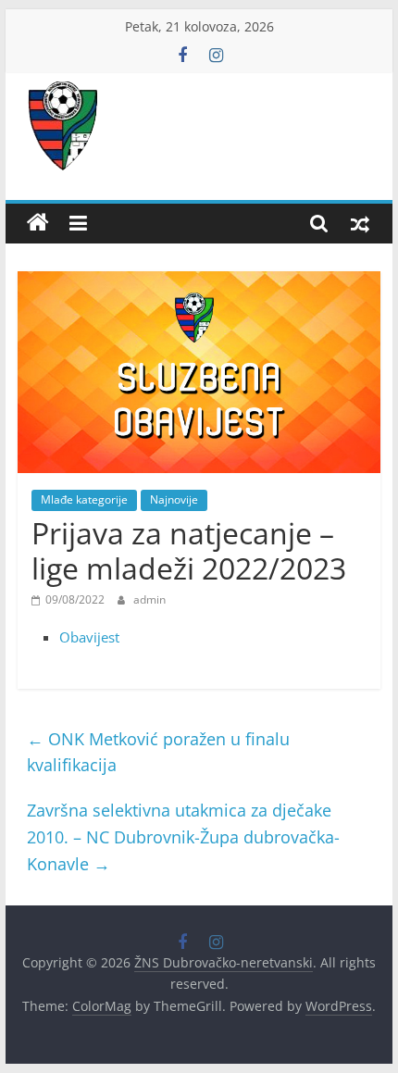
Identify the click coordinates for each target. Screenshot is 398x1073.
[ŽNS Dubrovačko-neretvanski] (38, 223)
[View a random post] (360, 223)
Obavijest (89, 637)
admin (149, 599)
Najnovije (174, 499)
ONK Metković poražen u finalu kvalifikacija (158, 752)
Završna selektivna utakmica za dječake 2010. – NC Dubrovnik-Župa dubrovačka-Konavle (183, 837)
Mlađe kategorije (84, 499)
